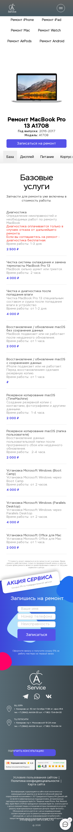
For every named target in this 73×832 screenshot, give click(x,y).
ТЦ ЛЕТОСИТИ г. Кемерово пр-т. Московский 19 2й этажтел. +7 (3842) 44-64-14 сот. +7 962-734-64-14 (37, 722)
